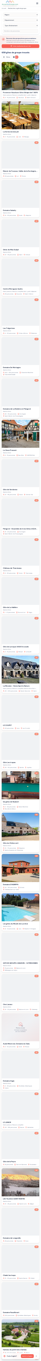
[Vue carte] (16, 57)
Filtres (8, 57)
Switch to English (27, 1356)
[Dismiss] (36, 1356)
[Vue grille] (13, 57)
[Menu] (37, 3)
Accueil (4, 8)
